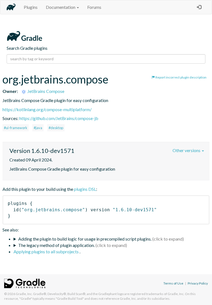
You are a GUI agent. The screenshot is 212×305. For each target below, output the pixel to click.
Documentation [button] (61, 7)
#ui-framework (15, 128)
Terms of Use (173, 283)
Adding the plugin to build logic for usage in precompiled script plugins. (85, 238)
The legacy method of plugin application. (56, 245)
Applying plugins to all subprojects (47, 251)
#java (38, 128)
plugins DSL (85, 189)
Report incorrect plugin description (180, 77)
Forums (94, 7)
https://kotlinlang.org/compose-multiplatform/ (47, 109)
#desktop (56, 128)
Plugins (31, 7)
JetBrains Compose (45, 91)
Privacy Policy (198, 283)
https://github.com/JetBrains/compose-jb (58, 118)
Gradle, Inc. (24, 294)
